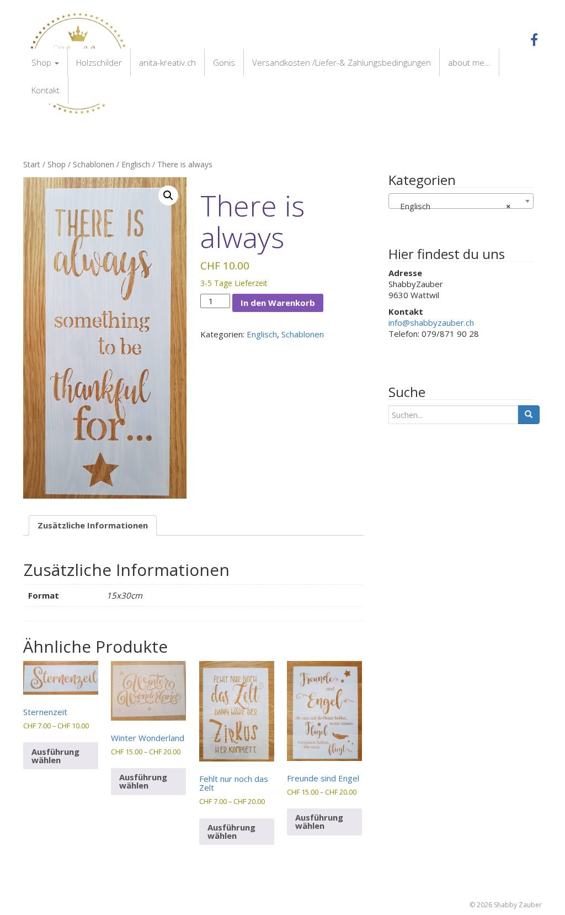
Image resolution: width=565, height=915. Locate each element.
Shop (42, 62)
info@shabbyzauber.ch (431, 322)
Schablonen (93, 164)
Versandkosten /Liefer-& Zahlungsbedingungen (341, 62)
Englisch (135, 164)
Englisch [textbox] (452, 205)
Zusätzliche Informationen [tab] (93, 525)
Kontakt (45, 90)
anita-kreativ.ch (167, 62)
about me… (469, 62)
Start (31, 164)
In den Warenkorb (278, 302)
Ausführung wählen (55, 755)
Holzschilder (99, 62)
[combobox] (461, 201)
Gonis (224, 62)
